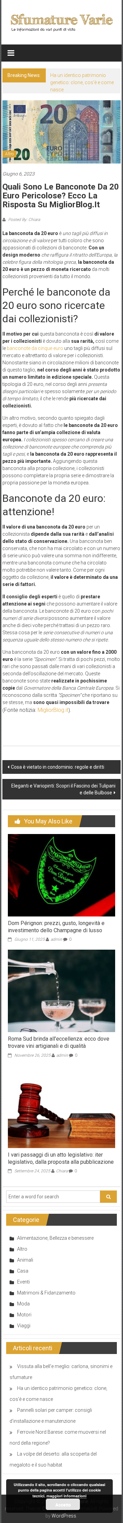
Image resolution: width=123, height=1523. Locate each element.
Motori (24, 1314)
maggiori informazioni (66, 1495)
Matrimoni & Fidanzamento (46, 1293)
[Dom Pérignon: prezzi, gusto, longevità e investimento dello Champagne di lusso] (61, 874)
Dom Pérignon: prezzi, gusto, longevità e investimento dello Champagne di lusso (56, 927)
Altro (9, 154)
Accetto (63, 1504)
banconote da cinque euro (35, 348)
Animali (25, 1260)
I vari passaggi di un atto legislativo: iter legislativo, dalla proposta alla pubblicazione (61, 1158)
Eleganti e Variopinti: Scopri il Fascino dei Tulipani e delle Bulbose (63, 789)
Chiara (62, 1171)
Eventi (23, 1282)
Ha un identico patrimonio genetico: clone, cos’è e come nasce (82, 82)
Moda (23, 1303)
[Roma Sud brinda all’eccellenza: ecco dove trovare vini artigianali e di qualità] (61, 990)
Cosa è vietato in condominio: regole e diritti (57, 767)
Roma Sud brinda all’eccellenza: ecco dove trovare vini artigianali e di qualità (58, 1042)
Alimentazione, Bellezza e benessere (55, 1238)
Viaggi (23, 1325)
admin (56, 939)
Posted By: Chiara (23, 219)
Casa (22, 1271)
